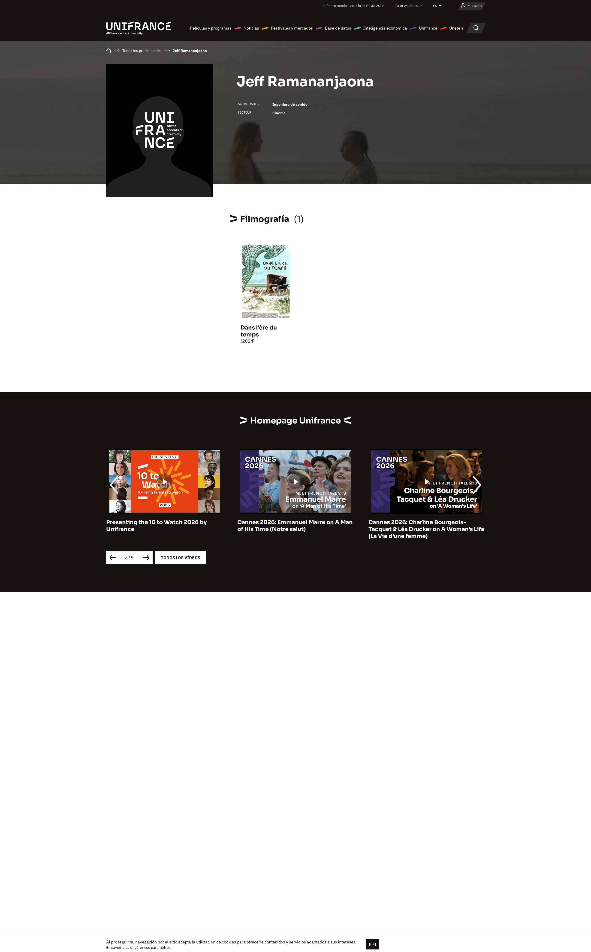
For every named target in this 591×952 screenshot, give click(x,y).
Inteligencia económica (385, 28)
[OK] (372, 944)
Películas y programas (211, 28)
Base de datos (338, 28)
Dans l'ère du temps (259, 331)
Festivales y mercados (292, 28)
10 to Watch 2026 (408, 5)
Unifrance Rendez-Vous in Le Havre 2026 (352, 5)
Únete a (456, 28)
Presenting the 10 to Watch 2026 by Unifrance (127, 526)
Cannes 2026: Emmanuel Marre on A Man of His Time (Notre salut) (266, 526)
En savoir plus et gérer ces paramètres (138, 947)
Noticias (251, 28)
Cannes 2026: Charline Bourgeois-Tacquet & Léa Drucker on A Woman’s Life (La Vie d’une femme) (397, 529)
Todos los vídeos (180, 557)
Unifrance (428, 28)
